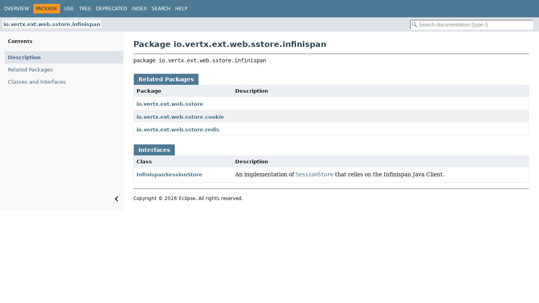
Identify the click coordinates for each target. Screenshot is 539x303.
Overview (16, 8)
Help (181, 8)
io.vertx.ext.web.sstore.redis (178, 130)
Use (69, 8)
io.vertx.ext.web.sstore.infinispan (52, 24)
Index (139, 8)
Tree (85, 8)
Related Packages (30, 70)
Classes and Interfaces (37, 82)
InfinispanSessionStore (169, 175)
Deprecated (111, 8)
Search (161, 8)
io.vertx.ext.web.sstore (170, 104)
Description (24, 57)
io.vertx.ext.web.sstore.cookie (180, 117)
